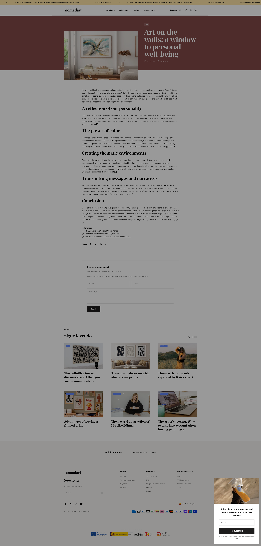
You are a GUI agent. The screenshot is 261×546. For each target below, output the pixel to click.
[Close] (255, 482)
